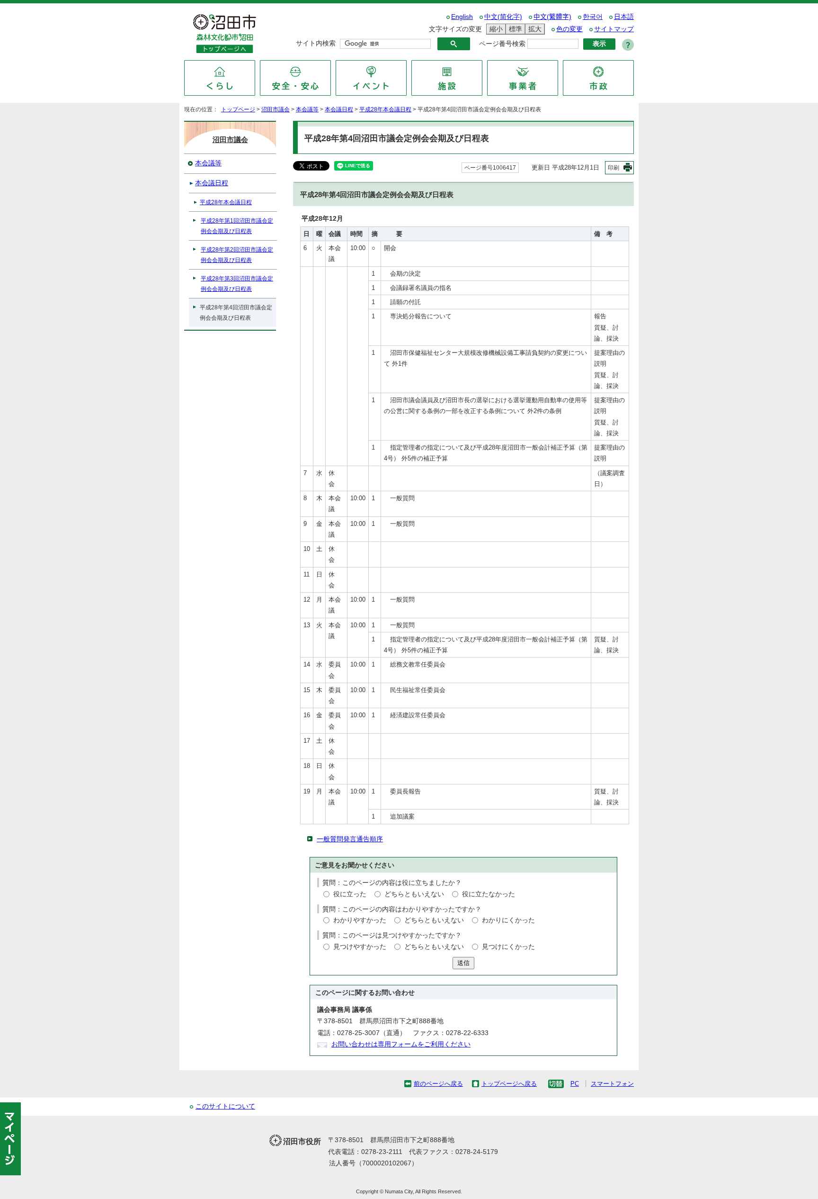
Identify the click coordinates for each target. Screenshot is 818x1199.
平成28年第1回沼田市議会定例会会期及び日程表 (237, 225)
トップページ (238, 109)
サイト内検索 (316, 43)
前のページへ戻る (438, 1083)
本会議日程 (339, 109)
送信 (463, 962)
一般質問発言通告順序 (350, 839)
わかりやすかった (359, 920)
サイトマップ (614, 29)
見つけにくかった (508, 946)
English (462, 16)
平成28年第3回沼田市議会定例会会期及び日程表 (237, 283)
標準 (514, 29)
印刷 (613, 167)
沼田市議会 (275, 109)
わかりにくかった (508, 920)
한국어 (593, 16)
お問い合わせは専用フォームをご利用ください (401, 1044)
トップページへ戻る (509, 1083)
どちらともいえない (414, 894)
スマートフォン (612, 1083)
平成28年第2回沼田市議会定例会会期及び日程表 (237, 254)
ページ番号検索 (502, 43)
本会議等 (307, 109)
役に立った (349, 894)
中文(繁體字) (552, 16)
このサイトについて (225, 1106)
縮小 (495, 29)
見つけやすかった (359, 946)
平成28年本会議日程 (385, 109)
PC (574, 1083)
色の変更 (569, 29)
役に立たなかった (488, 894)
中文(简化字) (503, 16)
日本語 (624, 16)
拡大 (533, 29)
